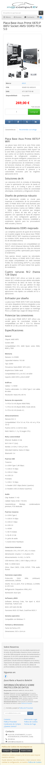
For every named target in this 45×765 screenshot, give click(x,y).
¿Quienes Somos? (10, 726)
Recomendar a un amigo (28, 130)
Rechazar (15, 751)
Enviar (30, 713)
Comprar (34, 111)
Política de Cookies (34, 762)
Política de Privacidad (26, 703)
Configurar (6, 751)
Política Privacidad (10, 722)
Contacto (30, 17)
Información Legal (30, 719)
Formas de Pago (30, 724)
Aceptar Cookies (26, 751)
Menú (8, 17)
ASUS (24, 83)
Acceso (19, 17)
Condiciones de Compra (12, 724)
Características (10, 130)
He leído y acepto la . (19, 708)
